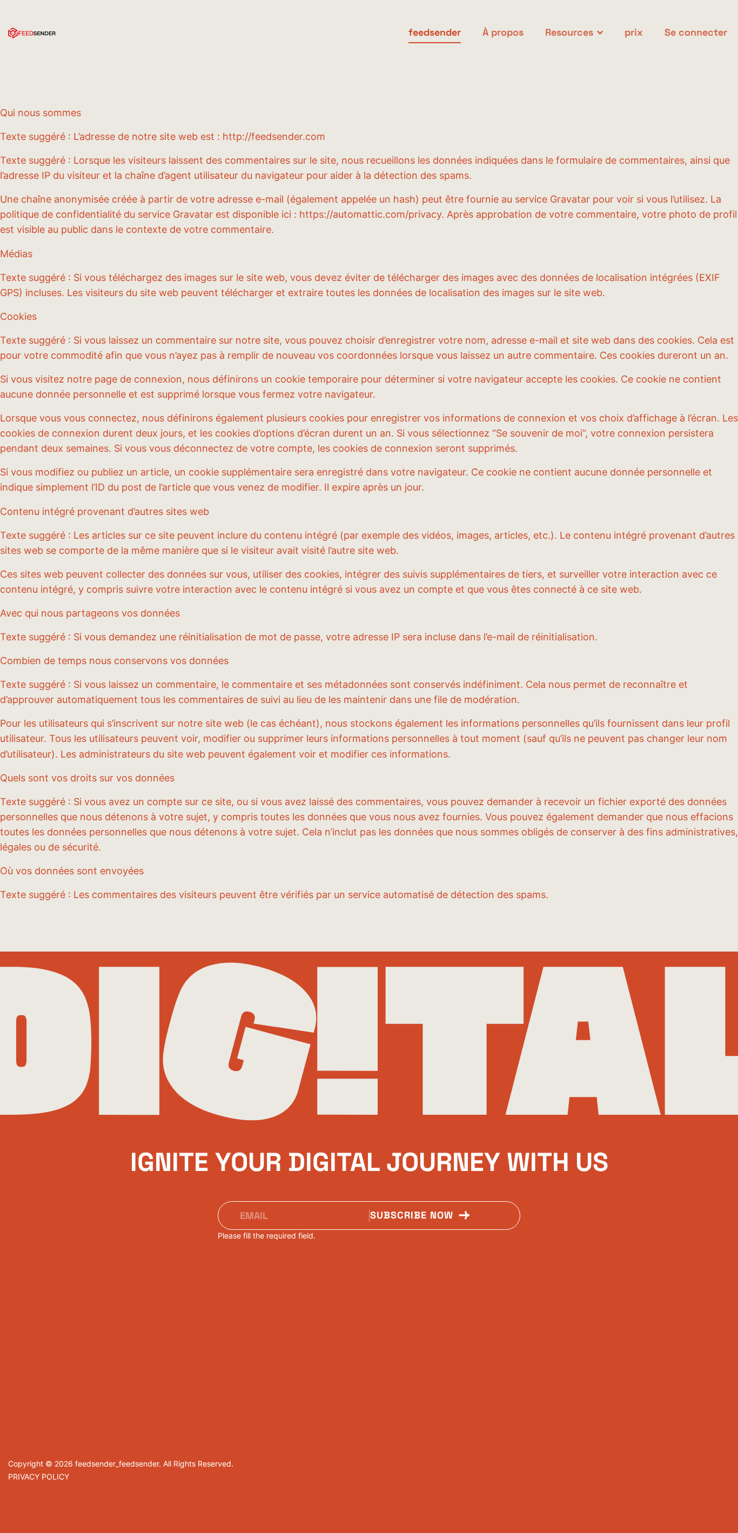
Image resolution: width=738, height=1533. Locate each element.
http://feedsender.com (274, 136)
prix (634, 32)
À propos (503, 32)
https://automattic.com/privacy (370, 214)
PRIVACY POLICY (38, 1476)
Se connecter (696, 32)
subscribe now (413, 1215)
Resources (569, 32)
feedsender (434, 32)
